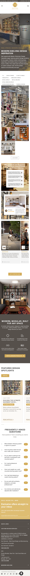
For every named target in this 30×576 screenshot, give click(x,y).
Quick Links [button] (5, 524)
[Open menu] (3, 6)
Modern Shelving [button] (6, 565)
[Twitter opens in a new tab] (5, 574)
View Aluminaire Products (14, 356)
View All (5, 375)
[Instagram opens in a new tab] (13, 574)
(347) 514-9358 (5, 560)
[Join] (27, 515)
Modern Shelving (7, 571)
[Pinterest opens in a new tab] (10, 574)
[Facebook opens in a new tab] (2, 574)
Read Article (7, 419)
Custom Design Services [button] (9, 528)
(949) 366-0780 (5, 548)
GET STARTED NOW (15, 274)
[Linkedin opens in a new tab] (16, 574)
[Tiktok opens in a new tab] (7, 574)
